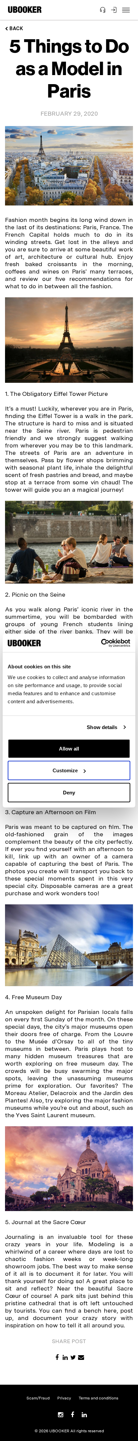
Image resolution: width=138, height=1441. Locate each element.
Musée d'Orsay (51, 1041)
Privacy (64, 1398)
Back (15, 28)
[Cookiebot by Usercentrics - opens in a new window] (101, 643)
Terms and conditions (98, 1398)
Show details (102, 727)
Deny (69, 792)
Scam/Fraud (38, 1398)
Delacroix (63, 1092)
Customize (65, 770)
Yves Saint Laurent (42, 1115)
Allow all (69, 748)
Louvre (123, 1033)
